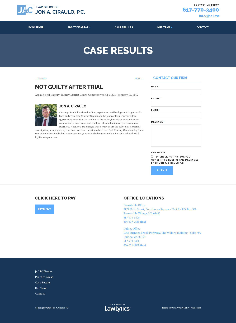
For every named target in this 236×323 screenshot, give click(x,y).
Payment (44, 209)
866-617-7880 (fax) (135, 222)
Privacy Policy (182, 308)
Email (155, 110)
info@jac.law (209, 16)
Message (157, 122)
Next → (139, 78)
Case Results (124, 27)
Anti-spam (196, 308)
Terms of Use (168, 308)
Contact (202, 27)
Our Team (163, 27)
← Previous (41, 78)
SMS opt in (158, 152)
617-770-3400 (201, 9)
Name (155, 87)
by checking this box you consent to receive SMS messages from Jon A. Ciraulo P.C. (175, 160)
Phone (156, 98)
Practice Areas (78, 27)
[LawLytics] (118, 308)
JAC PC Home (35, 27)
